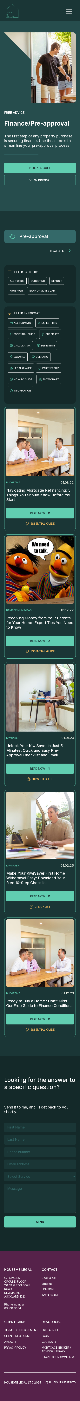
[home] (12, 10)
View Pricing (39, 180)
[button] (68, 11)
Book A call (40, 168)
